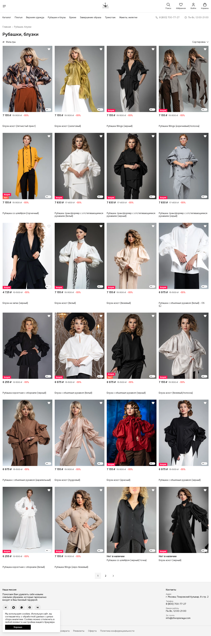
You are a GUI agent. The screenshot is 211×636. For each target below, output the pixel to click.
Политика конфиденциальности (117, 631)
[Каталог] (4, 6)
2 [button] (105, 575)
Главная (6, 26)
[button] (181, 6)
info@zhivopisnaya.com (178, 618)
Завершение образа (90, 17)
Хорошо (18, 627)
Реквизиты (78, 631)
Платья (18, 17)
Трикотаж (110, 17)
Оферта (92, 631)
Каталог (6, 17)
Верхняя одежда (35, 17)
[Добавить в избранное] (49, 49)
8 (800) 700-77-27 (176, 604)
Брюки (72, 17)
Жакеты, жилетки (128, 17)
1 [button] (97, 575)
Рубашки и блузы (57, 17)
